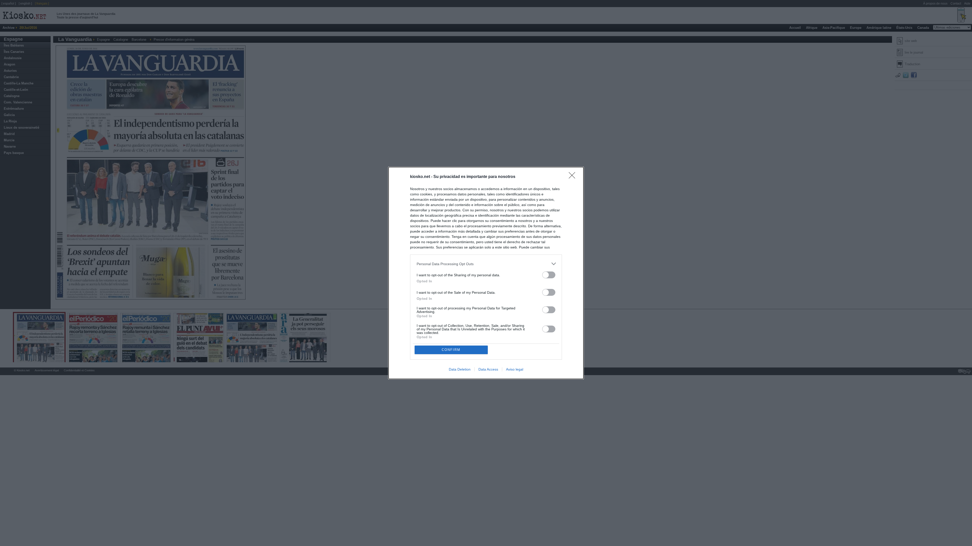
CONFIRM (451, 350)
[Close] (573, 177)
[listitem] (486, 263)
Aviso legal (514, 369)
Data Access (488, 369)
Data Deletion (460, 369)
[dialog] (486, 273)
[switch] (548, 274)
